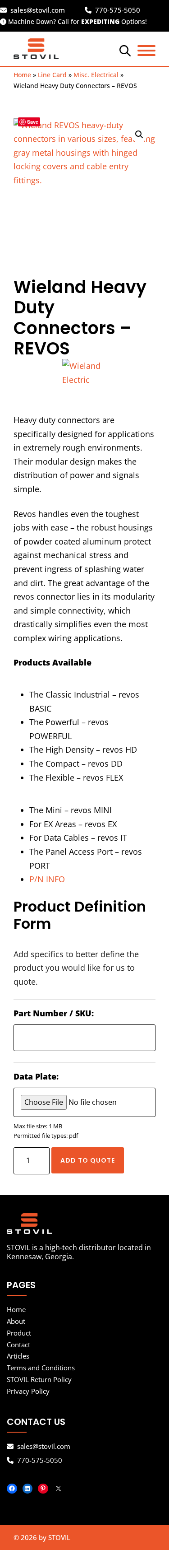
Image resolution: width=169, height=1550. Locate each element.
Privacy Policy (28, 1391)
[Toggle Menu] (146, 50)
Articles (18, 1355)
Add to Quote (87, 1160)
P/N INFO (47, 879)
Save (32, 121)
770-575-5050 (117, 10)
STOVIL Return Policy (39, 1379)
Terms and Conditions (41, 1367)
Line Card (52, 74)
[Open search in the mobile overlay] (123, 50)
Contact (18, 1344)
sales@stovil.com (37, 10)
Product (19, 1332)
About (16, 1321)
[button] (139, 134)
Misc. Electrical (96, 74)
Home (22, 74)
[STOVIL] (84, 1223)
